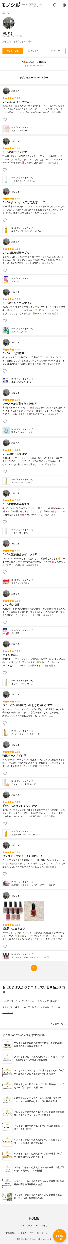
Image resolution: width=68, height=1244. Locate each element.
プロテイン (7, 1007)
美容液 (53, 1001)
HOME (34, 1218)
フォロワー (36, 51)
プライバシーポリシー (40, 1233)
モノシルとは (42, 1225)
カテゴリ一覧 (26, 1225)
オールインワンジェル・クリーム (44, 1007)
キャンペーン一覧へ (34, 65)
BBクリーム (20, 1007)
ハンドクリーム (9, 1001)
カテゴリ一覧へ (58, 1024)
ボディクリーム (26, 1001)
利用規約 (22, 1233)
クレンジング (42, 1001)
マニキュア (7, 1012)
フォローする (13, 51)
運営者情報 (10, 1233)
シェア (57, 51)
